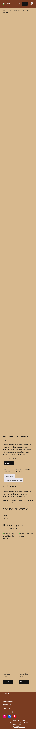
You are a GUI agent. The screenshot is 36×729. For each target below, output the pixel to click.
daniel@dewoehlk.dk (19, 727)
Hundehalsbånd (16, 10)
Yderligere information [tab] (14, 480)
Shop (9, 10)
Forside (5, 10)
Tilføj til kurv (8, 463)
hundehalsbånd (27, 469)
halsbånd (20, 469)
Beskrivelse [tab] (9, 476)
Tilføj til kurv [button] (8, 681)
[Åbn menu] (19, 4)
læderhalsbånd (18, 471)
